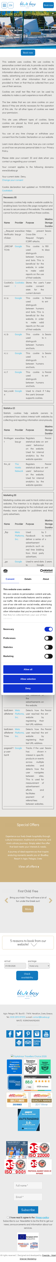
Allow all (28, 669)
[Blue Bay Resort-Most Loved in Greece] (14, 1066)
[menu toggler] (4, 5)
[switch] (49, 638)
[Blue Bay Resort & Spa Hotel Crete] (28, 3)
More (28, 909)
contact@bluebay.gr (41, 1017)
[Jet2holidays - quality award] (17, 1099)
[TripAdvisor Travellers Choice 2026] (29, 1055)
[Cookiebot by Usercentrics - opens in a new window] (40, 571)
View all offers (27, 866)
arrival (7, 961)
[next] (49, 900)
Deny (28, 688)
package (32, 961)
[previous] (6, 900)
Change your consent (12, 179)
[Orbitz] (29, 1119)
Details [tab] (28, 579)
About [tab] (46, 579)
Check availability (27, 975)
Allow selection (28, 679)
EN (10, 5)
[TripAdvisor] (30, 1066)
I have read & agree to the (29, 1217)
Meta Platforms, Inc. (19, 536)
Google (18, 246)
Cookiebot (7, 190)
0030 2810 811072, (18, 1017)
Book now (48, 5)
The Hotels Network (19, 467)
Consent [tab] (10, 579)
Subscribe (28, 1210)
